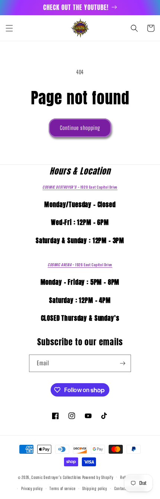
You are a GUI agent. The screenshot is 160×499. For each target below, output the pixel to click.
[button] (9, 28)
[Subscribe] (122, 363)
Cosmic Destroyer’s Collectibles (56, 476)
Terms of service (62, 488)
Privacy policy (32, 488)
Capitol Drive (79, 187)
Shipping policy (94, 488)
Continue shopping (80, 127)
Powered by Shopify (97, 476)
